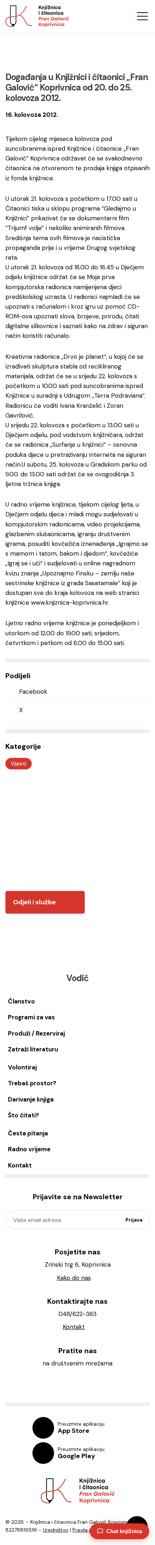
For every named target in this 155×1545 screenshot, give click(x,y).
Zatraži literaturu (33, 1049)
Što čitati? (23, 1115)
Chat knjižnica (124, 1531)
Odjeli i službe (34, 902)
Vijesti (18, 763)
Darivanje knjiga (31, 1099)
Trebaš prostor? (32, 1083)
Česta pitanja (28, 1133)
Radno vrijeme (29, 1149)
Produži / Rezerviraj (36, 1033)
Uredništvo (55, 1530)
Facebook (33, 692)
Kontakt (20, 1165)
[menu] (142, 16)
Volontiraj (22, 1067)
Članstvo (21, 1001)
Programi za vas (31, 1017)
